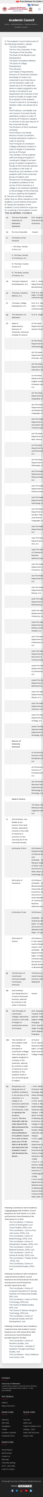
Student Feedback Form (32, 1426)
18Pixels (27, 1493)
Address (5, 1402)
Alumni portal (7, 1453)
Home (7, 24)
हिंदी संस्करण (35, 5)
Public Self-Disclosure (31, 1432)
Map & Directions (8, 1406)
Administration (16, 24)
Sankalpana (6, 1426)
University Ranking (8, 1463)
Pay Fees (26, 1420)
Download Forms (8, 1436)
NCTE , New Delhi (8, 1466)
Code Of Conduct (8, 1469)
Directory (5, 1420)
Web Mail (5, 1459)
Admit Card (27, 1423)
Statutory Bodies (31, 24)
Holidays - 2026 (29, 1429)
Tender (4, 1429)
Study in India (28, 1436)
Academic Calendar (9, 1432)
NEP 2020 (5, 1423)
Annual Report (7, 1450)
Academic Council (21, 27)
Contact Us (6, 1456)
